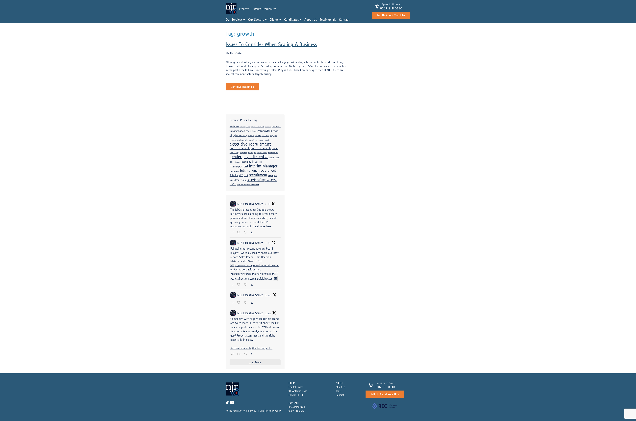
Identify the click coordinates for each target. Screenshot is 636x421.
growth (271, 157)
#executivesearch (240, 273)
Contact (344, 20)
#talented (234, 126)
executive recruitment (250, 144)
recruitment (258, 175)
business (268, 127)
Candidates (291, 20)
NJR (246, 175)
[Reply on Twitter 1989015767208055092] (233, 354)
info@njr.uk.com (297, 407)
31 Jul (267, 204)
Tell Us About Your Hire (391, 15)
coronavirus (264, 131)
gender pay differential (249, 157)
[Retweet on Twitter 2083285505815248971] (239, 232)
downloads (265, 136)
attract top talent (257, 127)
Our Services (234, 20)
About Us (310, 20)
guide (277, 157)
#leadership (258, 348)
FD (255, 153)
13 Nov (268, 314)
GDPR (261, 411)
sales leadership (238, 180)
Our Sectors (256, 20)
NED (241, 175)
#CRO (275, 273)
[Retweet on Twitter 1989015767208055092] (239, 354)
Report (270, 176)
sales (275, 176)
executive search (240, 148)
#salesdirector (238, 278)
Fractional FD (273, 153)
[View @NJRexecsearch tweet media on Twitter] (275, 278)
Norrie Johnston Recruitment (241, 411)
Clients (273, 20)
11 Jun (267, 243)
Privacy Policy (273, 411)
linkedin (234, 175)
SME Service (241, 185)
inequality (246, 162)
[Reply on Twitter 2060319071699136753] (233, 302)
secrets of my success (262, 180)
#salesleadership (261, 273)
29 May (268, 295)
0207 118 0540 (391, 8)
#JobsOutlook (258, 209)
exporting (243, 153)
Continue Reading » (242, 86)
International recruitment (258, 170)
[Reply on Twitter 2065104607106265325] (233, 284)
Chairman (253, 131)
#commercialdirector (260, 278)
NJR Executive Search (250, 204)
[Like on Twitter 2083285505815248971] (246, 232)
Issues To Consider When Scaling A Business (271, 44)
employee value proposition (247, 140)
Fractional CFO (262, 153)
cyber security (240, 135)
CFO (247, 131)
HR (231, 162)
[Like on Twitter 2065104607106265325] (246, 284)
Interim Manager (263, 166)
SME (233, 184)
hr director (236, 162)
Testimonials (328, 20)
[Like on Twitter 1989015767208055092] (246, 354)
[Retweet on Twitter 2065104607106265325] (239, 284)
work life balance (252, 185)
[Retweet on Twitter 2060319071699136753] (239, 302)
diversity (258, 136)
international (234, 171)
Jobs (338, 391)
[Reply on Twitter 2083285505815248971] (233, 232)
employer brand (263, 140)
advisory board (245, 127)
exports (250, 153)
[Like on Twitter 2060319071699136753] (246, 302)
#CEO (269, 348)
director (251, 136)
